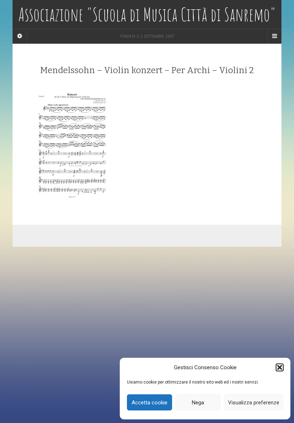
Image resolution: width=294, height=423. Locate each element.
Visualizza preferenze (253, 402)
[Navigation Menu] (274, 36)
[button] (279, 367)
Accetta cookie (149, 402)
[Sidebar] (20, 36)
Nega (198, 402)
